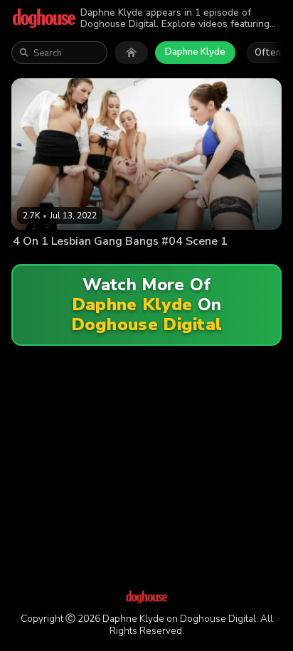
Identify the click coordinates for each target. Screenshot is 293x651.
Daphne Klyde (195, 52)
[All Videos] (131, 52)
